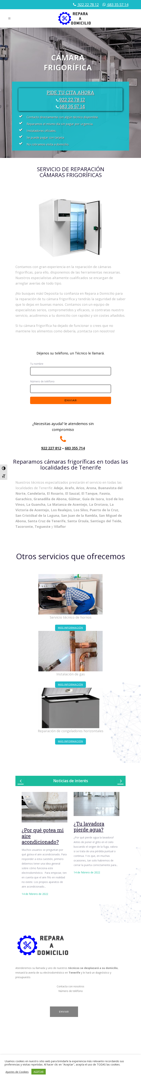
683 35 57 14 (117, 4)
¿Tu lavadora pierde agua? (89, 826)
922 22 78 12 (88, 4)
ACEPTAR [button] (39, 1071)
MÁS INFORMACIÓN (70, 627)
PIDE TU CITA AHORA (70, 93)
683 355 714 (75, 448)
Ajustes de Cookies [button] (17, 1071)
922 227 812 (51, 448)
